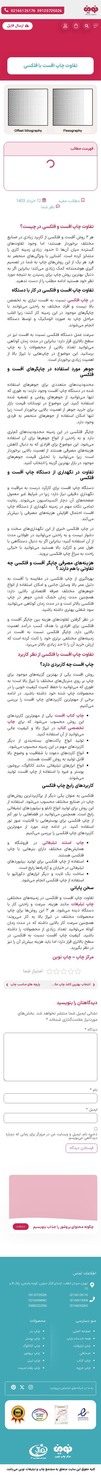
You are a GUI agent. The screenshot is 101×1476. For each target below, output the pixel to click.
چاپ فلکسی (77, 300)
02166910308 (79, 1300)
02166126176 (79, 1295)
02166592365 (79, 1306)
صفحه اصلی (82, 1331)
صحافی (85, 1353)
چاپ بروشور (32, 1353)
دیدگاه (91, 1030)
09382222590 (37, 1306)
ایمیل (91, 1110)
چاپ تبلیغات (82, 904)
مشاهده (20, 1227)
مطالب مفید (69, 201)
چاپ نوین (61, 957)
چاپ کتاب (84, 1360)
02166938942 (37, 1300)
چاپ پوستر (32, 1338)
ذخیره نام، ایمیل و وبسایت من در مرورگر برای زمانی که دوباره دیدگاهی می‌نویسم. (51, 1136)
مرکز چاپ (85, 957)
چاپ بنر (35, 1331)
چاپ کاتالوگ (31, 1346)
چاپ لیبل (33, 1360)
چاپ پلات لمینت (29, 1368)
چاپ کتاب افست (69, 716)
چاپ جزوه (83, 1368)
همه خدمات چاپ (79, 1338)
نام (93, 1090)
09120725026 (37, 1295)
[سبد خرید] (76, 26)
